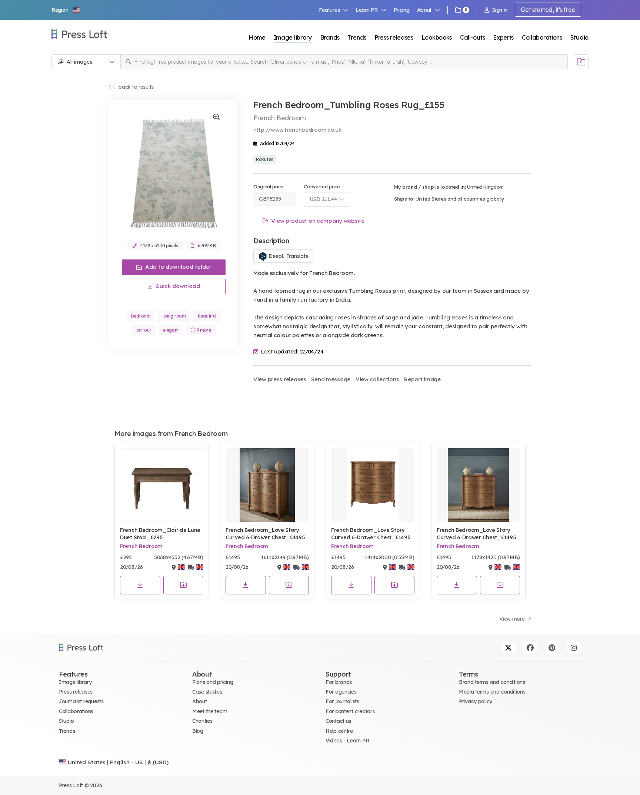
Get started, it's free (548, 9)
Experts (503, 37)
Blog (197, 731)
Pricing (402, 10)
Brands (330, 37)
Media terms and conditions (492, 691)
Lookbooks (436, 37)
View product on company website (317, 220)
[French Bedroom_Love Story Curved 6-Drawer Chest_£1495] (267, 485)
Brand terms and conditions (492, 682)
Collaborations (542, 37)
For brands (339, 682)
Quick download (177, 285)
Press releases (393, 37)
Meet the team (209, 711)
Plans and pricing (212, 682)
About (199, 701)
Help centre (339, 731)
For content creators (350, 711)
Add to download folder (177, 266)
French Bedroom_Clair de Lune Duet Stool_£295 (160, 534)
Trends (357, 37)
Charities (202, 721)
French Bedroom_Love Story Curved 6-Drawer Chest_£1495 (265, 534)
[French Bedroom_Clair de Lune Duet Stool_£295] (161, 485)
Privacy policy (475, 701)
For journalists (342, 701)
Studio (579, 37)
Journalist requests (81, 701)
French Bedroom (141, 546)
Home (257, 37)
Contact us (338, 721)
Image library (293, 37)
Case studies (207, 691)
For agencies (341, 691)
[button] (65, 10)
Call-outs (472, 37)
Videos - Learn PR (347, 740)
